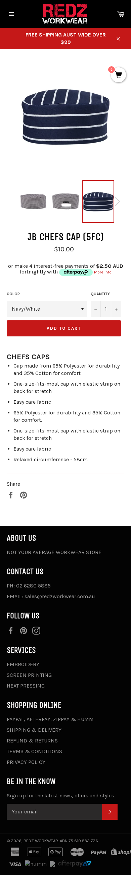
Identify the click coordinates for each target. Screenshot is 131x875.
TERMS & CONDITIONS (34, 751)
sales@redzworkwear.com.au (60, 596)
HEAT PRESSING (26, 686)
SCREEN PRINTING (29, 675)
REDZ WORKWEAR (41, 840)
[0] (118, 75)
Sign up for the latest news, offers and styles (60, 795)
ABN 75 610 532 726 (79, 840)
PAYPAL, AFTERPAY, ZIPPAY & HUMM (50, 719)
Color (13, 294)
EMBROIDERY (23, 664)
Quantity (100, 294)
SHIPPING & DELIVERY (34, 730)
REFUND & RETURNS (32, 740)
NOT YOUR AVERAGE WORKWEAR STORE (54, 552)
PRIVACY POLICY (26, 762)
